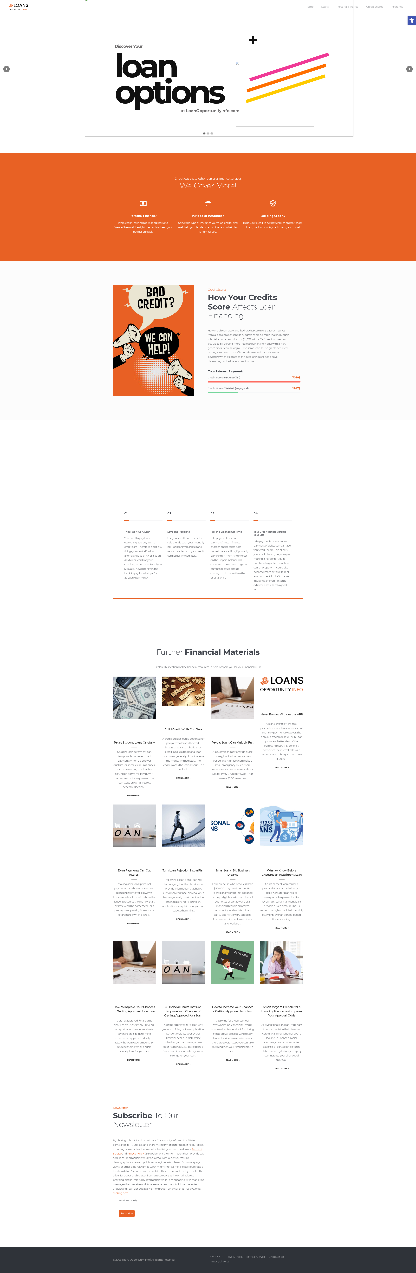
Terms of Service (256, 1257)
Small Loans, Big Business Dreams (232, 872)
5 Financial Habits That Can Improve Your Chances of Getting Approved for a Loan (183, 962)
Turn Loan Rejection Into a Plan (183, 870)
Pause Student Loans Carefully (134, 742)
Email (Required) (128, 1200)
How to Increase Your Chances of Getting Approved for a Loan (232, 962)
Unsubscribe (276, 1257)
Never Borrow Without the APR (281, 714)
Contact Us (217, 1256)
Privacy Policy (135, 1153)
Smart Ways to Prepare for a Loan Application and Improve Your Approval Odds (281, 962)
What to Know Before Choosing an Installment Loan (281, 826)
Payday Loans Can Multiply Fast (232, 742)
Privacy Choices (219, 1261)
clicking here (120, 1193)
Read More (133, 796)
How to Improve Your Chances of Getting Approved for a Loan (134, 962)
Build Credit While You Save (183, 691)
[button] (412, 20)
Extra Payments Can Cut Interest (134, 872)
